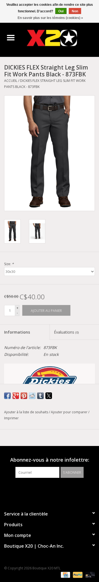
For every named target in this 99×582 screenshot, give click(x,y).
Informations (17, 332)
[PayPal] (77, 574)
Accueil (10, 80)
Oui (61, 11)
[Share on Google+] (15, 395)
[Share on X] (48, 395)
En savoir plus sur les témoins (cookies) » (50, 18)
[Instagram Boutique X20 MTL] (54, 489)
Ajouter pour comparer (69, 412)
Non (75, 11)
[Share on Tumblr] (40, 395)
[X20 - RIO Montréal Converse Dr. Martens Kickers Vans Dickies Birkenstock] (60, 37)
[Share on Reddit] (32, 395)
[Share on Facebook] (7, 395)
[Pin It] (24, 395)
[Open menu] (10, 37)
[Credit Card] (65, 574)
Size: (9, 264)
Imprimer (11, 418)
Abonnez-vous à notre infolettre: (49, 460)
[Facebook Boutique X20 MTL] (44, 489)
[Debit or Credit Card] (89, 574)
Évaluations (66, 332)
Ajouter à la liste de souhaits (26, 412)
